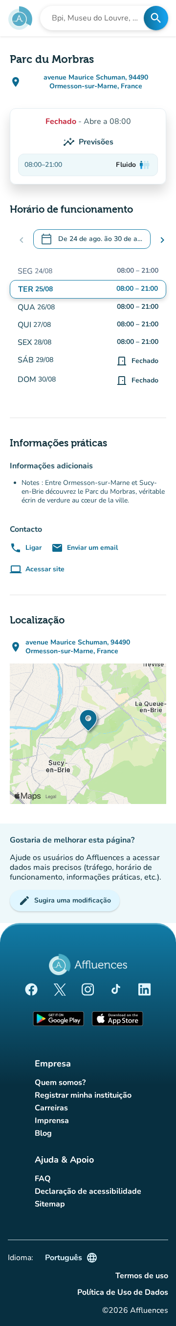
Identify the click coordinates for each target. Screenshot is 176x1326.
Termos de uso (141, 1275)
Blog (43, 1133)
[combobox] (95, 18)
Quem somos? (60, 1082)
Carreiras (51, 1108)
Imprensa (52, 1120)
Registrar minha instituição (83, 1095)
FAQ (43, 1178)
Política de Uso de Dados (122, 1292)
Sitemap (50, 1204)
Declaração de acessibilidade (88, 1191)
